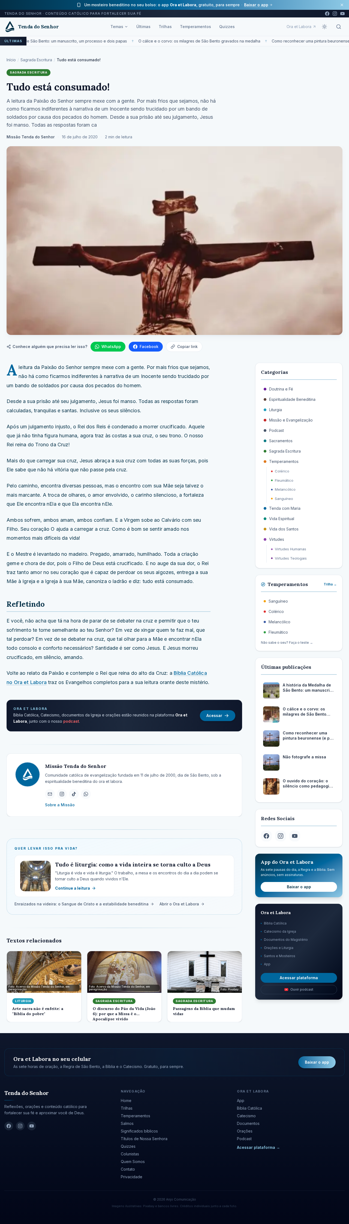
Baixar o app (256, 4)
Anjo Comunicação (181, 1199)
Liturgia (23, 1001)
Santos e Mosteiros (279, 956)
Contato (128, 1169)
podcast (71, 721)
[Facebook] (327, 13)
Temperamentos (195, 26)
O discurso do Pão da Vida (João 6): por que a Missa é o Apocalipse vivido (124, 1014)
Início (11, 59)
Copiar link (187, 346)
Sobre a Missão (60, 804)
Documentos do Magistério (286, 940)
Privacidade (131, 1176)
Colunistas (130, 1154)
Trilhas (165, 26)
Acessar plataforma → (258, 1147)
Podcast (244, 1138)
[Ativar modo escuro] (324, 27)
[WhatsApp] (86, 794)
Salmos (127, 1123)
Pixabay (148, 1206)
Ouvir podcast (301, 989)
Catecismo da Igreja (280, 931)
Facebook (149, 346)
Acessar (214, 715)
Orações (244, 1131)
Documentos (248, 1123)
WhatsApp (111, 346)
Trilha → (330, 584)
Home (126, 1100)
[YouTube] (342, 13)
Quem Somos (133, 1161)
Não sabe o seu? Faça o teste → (287, 642)
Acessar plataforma (299, 977)
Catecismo (246, 1115)
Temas (116, 26)
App (267, 964)
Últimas (143, 26)
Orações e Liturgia (278, 948)
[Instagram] (335, 13)
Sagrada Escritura (36, 59)
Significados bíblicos (139, 1131)
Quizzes (227, 26)
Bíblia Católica (275, 923)
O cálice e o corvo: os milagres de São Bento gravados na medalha (193, 41)
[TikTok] (74, 794)
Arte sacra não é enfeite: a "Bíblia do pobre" (37, 1011)
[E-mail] (50, 794)
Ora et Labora (299, 26)
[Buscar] (339, 27)
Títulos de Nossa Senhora (144, 1138)
